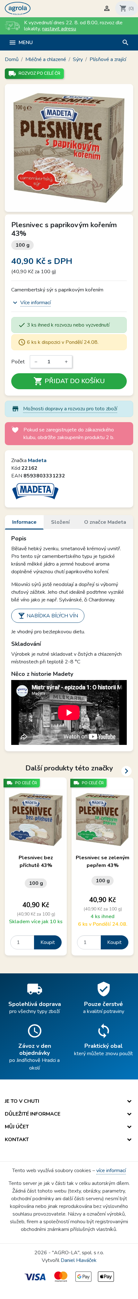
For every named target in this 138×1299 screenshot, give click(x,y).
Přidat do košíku (69, 381)
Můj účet (17, 1126)
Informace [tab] (24, 522)
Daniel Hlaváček (79, 1260)
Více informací (35, 302)
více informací (111, 1170)
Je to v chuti (22, 1101)
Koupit (47, 942)
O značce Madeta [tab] (105, 522)
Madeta (37, 460)
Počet (18, 361)
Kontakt (17, 1139)
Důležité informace (32, 1113)
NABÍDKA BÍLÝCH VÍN (48, 616)
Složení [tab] (60, 522)
